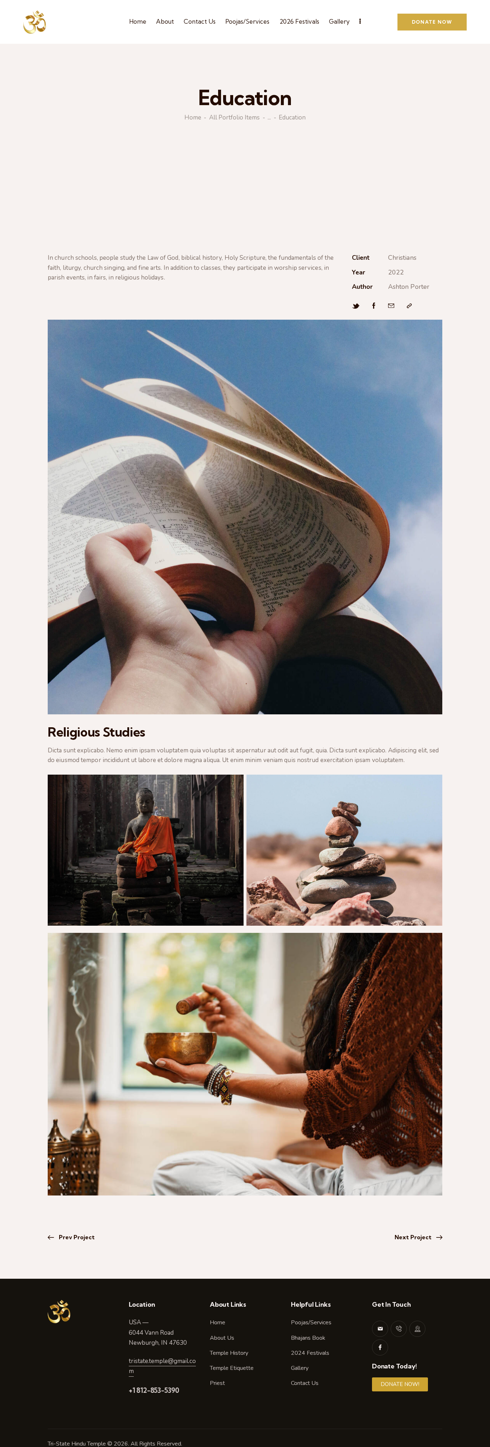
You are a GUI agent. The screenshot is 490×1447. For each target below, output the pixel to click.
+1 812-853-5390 (154, 1390)
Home (192, 118)
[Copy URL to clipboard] (409, 306)
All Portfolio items (234, 118)
